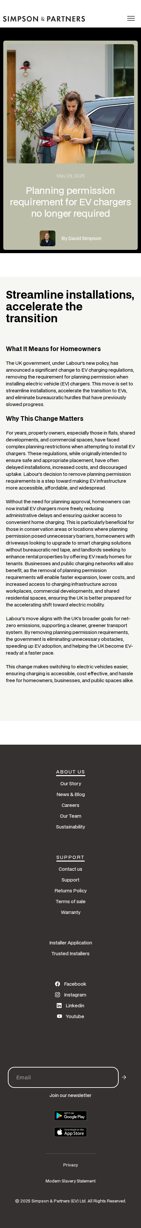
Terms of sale (71, 901)
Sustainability (70, 827)
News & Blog (70, 794)
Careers (70, 805)
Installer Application (70, 943)
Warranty (70, 912)
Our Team (70, 816)
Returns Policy (70, 890)
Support (70, 880)
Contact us (70, 869)
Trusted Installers (70, 953)
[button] (131, 18)
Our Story (70, 783)
